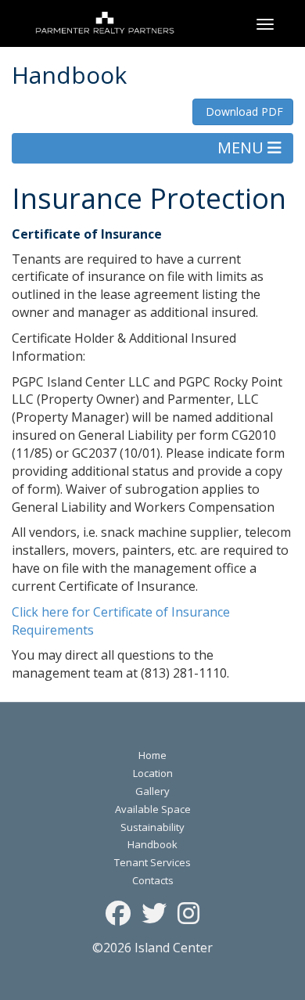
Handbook (152, 844)
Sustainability (152, 827)
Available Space (153, 809)
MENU (242, 147)
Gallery (152, 791)
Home (152, 755)
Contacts (153, 880)
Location (153, 773)
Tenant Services (152, 862)
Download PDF (243, 111)
